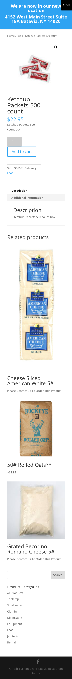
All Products (15, 593)
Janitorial (13, 636)
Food (20, 36)
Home (11, 36)
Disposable (14, 618)
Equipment (14, 624)
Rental (11, 642)
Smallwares (15, 605)
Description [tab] (19, 191)
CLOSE (66, 5)
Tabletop (13, 599)
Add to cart (22, 151)
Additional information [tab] (27, 198)
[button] (55, 47)
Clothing (12, 611)
